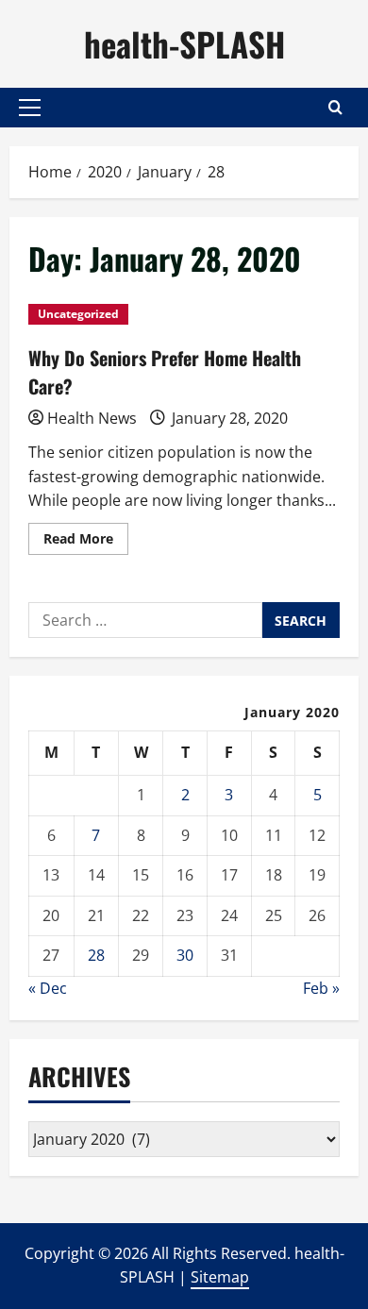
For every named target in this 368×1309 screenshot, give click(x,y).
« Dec (47, 988)
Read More (85, 542)
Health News (92, 418)
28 (96, 955)
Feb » (321, 988)
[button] (29, 107)
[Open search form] (335, 107)
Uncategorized (78, 314)
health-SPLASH (184, 43)
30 (184, 955)
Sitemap (220, 1277)
